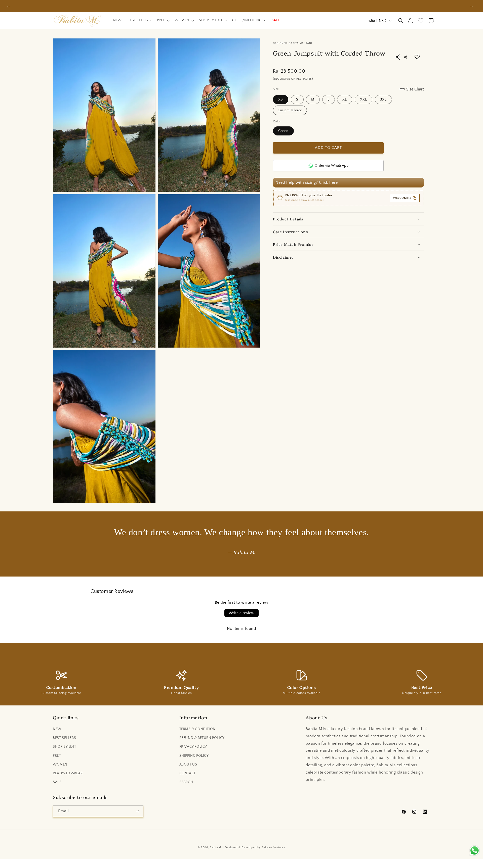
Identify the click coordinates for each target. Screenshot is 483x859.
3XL (383, 100)
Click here (328, 182)
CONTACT (187, 773)
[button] (163, 20)
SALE (57, 782)
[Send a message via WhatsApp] (474, 850)
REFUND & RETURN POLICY (202, 738)
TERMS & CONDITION (197, 729)
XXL (363, 100)
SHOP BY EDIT (64, 747)
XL (344, 100)
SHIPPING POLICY (194, 756)
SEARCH (186, 782)
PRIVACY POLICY (193, 747)
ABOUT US (188, 764)
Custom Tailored (290, 110)
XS (280, 100)
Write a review (241, 613)
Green (283, 131)
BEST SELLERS (64, 738)
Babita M (215, 847)
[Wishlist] (421, 21)
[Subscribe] (137, 811)
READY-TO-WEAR (68, 773)
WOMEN (60, 764)
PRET (57, 756)
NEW (57, 729)
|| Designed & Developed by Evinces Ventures (253, 847)
